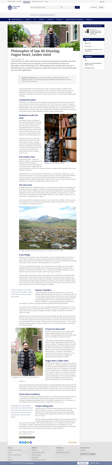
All (61, 7)
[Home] (9, 19)
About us (34, 450)
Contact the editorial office (14, 455)
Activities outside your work (39, 460)
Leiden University (12, 1)
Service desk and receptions (15, 450)
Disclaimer (10, 460)
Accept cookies (83, 463)
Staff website (10, 23)
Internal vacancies (36, 455)
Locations (10, 452)
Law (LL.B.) (88, 43)
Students (19, 1)
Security (88, 19)
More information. (29, 463)
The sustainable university (38, 452)
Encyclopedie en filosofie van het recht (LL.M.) (93, 50)
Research (59, 19)
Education (50, 19)
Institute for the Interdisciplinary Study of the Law (93, 64)
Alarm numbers (60, 450)
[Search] (77, 7)
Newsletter (83, 450)
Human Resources (16, 19)
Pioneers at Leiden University (27, 437)
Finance (27, 19)
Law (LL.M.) (88, 46)
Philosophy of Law (89, 68)
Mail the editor (72, 442)
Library (46, 1)
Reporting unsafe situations (63, 452)
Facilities (41, 19)
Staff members (26, 1)
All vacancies (35, 457)
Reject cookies (95, 463)
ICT (34, 19)
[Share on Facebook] (20, 442)
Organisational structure (37, 1)
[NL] (94, 7)
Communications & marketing (74, 19)
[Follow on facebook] (84, 454)
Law (86, 60)
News (16, 23)
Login (103, 1)
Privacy (9, 457)
